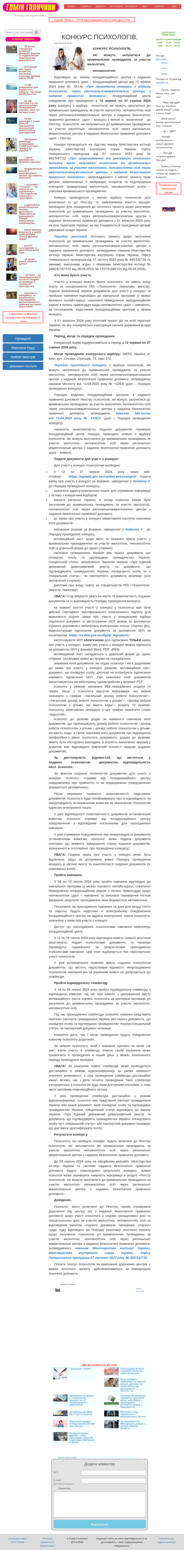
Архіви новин (47, 1545)
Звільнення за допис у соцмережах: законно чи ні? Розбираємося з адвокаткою (81, 1400)
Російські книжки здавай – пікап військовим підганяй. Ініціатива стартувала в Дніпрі (82, 1437)
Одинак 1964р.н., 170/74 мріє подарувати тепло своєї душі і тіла (92, 19)
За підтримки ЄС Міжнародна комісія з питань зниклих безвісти (132, 1424)
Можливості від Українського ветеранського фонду (133, 1414)
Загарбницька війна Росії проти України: (81, 1413)
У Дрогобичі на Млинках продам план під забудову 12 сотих (23, 317)
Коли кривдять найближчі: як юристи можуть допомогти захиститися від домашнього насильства (133, 1385)
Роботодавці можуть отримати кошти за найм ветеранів (132, 1371)
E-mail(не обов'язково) (64, 1481)
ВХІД (174, 6)
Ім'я (55, 1472)
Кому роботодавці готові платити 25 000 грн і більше (82, 1423)
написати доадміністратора (166, 1540)
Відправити (99, 1524)
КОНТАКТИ (159, 6)
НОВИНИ (85, 6)
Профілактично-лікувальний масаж (168, 188)
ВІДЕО (144, 6)
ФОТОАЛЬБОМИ (116, 6)
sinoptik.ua (162, 82)
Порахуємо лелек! (80, 1368)
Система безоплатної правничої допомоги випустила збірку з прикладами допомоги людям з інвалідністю (133, 1401)
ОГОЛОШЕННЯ (131, 6)
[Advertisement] (100, 1323)
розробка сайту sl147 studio (18, 1540)
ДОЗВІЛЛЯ (100, 6)
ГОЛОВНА (71, 6)
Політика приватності (47, 1540)
